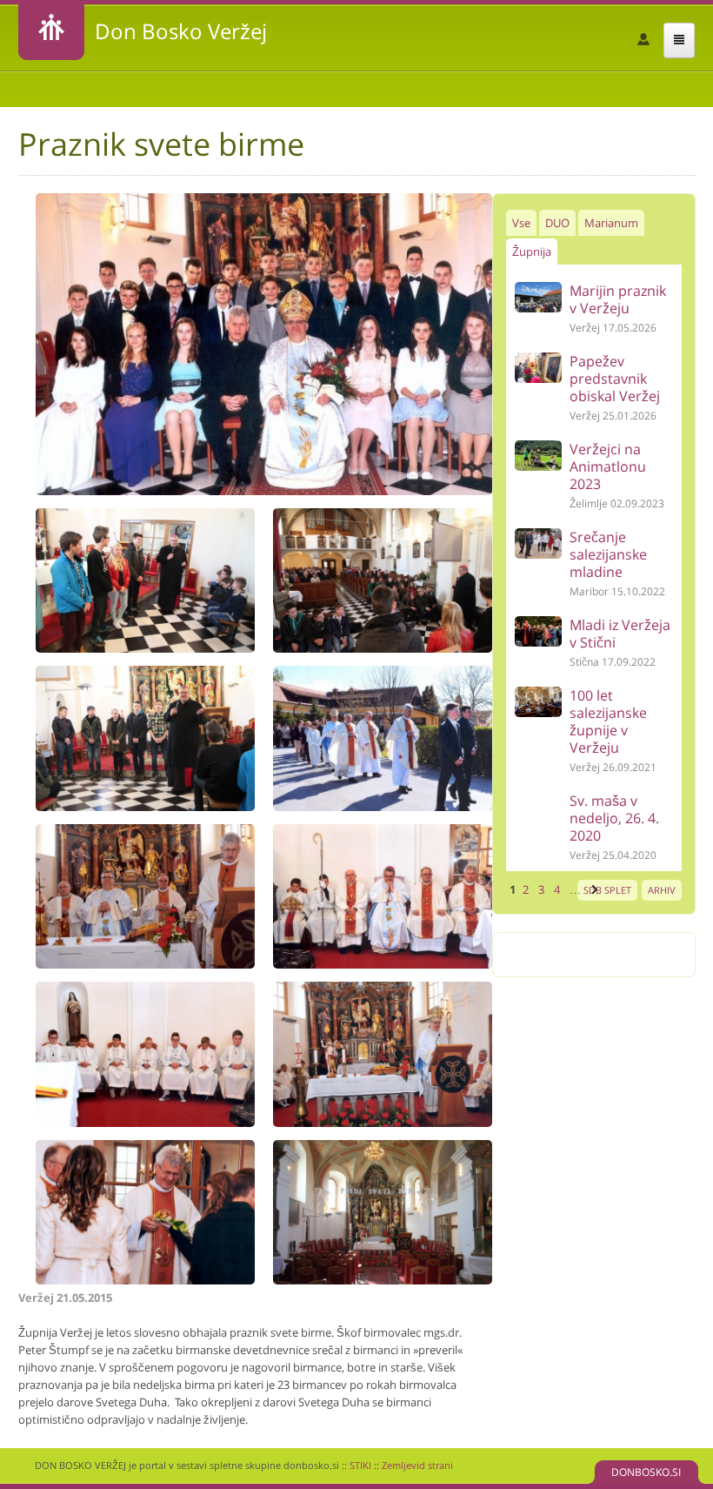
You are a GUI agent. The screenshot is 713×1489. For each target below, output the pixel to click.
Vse (521, 223)
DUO (557, 223)
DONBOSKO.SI (646, 1472)
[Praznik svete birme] (264, 491)
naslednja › (592, 889)
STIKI (360, 1465)
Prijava (643, 39)
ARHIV (662, 889)
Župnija (531, 251)
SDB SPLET (607, 889)
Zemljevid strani (417, 1465)
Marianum (611, 223)
